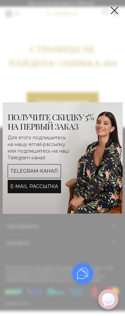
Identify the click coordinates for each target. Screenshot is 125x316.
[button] (34, 186)
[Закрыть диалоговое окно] (114, 10)
